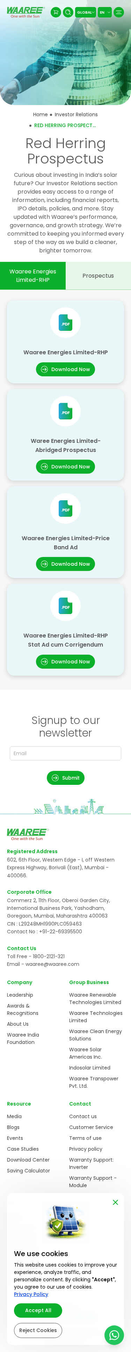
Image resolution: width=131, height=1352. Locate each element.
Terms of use (85, 1138)
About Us (18, 1023)
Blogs (13, 1127)
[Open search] (68, 12)
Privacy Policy (31, 1294)
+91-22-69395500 (60, 931)
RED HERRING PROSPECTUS (65, 125)
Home (40, 114)
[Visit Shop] (56, 12)
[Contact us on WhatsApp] (114, 1335)
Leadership (20, 994)
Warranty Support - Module (93, 1182)
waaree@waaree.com (52, 964)
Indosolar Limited (89, 1067)
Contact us (83, 1116)
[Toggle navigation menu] (119, 12)
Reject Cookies (38, 1330)
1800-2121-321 (49, 956)
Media (14, 1116)
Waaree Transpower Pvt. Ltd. (93, 1082)
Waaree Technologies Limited (96, 1017)
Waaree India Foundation (23, 1038)
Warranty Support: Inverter (91, 1163)
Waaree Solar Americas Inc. (85, 1053)
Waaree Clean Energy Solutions (95, 1035)
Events (15, 1138)
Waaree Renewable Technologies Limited (95, 998)
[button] (66, 778)
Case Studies (23, 1148)
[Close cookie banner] (115, 1201)
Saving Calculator (28, 1170)
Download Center (28, 1159)
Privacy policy (85, 1148)
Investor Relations (76, 114)
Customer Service (91, 1127)
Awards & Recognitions (22, 1009)
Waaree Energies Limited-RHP (32, 275)
